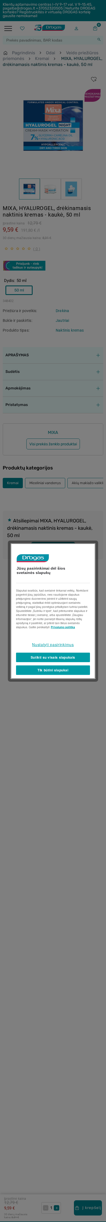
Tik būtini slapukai (53, 670)
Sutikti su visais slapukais (53, 657)
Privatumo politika (63, 627)
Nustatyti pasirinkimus (53, 644)
